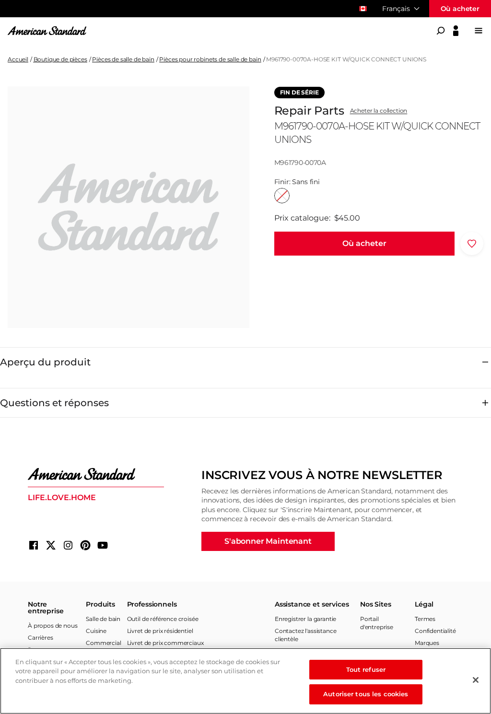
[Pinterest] (85, 545)
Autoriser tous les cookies (365, 694)
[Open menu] (478, 30)
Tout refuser (366, 669)
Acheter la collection (379, 111)
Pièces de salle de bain (123, 59)
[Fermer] (475, 680)
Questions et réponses (54, 403)
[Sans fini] (282, 195)
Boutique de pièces (60, 59)
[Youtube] (102, 545)
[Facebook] (33, 545)
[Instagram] (68, 545)
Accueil (18, 59)
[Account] (455, 30)
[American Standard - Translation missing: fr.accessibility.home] (96, 474)
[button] (364, 244)
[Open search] (440, 30)
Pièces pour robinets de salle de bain (210, 59)
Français (396, 8)
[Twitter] (51, 545)
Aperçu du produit (45, 362)
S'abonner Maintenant (268, 541)
